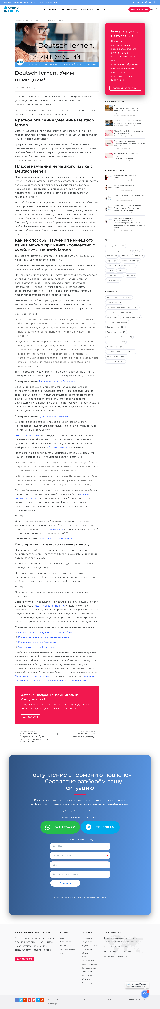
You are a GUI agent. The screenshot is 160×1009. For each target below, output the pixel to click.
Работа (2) (131, 275)
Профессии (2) (113, 265)
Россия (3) (138, 256)
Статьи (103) (112, 317)
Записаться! (30, 717)
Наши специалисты (27, 435)
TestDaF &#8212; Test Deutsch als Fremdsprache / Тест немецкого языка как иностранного (127, 208)
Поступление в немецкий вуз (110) (122, 307)
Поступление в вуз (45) (117, 322)
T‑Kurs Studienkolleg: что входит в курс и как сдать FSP (128, 132)
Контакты (52, 1000)
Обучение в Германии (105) (119, 312)
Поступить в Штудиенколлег (56, 538)
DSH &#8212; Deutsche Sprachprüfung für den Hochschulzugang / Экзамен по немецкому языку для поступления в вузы (129, 223)
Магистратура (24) (115, 347)
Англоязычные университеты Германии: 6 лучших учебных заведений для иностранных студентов (127, 109)
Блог (61, 953)
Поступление (69, 9)
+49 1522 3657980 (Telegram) (119, 952)
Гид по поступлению (68, 949)
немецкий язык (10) (116, 246)
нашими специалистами (49, 605)
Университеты (88, 938)
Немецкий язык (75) (131, 317)
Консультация (139, 9)
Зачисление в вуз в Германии (36, 647)
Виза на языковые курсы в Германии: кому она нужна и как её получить (129, 143)
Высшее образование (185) (119, 297)
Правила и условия (91, 1000)
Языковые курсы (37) (116, 332)
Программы (50, 9)
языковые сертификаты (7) (119, 251)
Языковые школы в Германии (57, 381)
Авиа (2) (121, 270)
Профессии (87, 972)
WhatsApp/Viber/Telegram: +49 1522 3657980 (19, 2)
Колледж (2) (129, 265)
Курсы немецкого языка (54, 416)
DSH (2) (110, 270)
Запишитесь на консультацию (33, 676)
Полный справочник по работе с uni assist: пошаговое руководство (129, 122)
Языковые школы (89, 964)
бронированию (58, 447)
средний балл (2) (114, 275)
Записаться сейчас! (125, 88)
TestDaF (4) (112, 256)
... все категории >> (115, 361)
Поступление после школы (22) (121, 351)
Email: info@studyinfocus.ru (47, 2)
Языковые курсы (49, 88)
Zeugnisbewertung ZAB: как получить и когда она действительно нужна (126, 156)
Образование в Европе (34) (119, 337)
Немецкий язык (35, 88)
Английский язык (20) (117, 356)
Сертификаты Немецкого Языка (125, 176)
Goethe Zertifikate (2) (130, 261)
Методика (87, 9)
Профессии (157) (114, 302)
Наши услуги (65, 942)
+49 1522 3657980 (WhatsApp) (120, 947)
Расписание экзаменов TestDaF (124, 186)
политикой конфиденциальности (94, 897)
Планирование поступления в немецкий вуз (45, 632)
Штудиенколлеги (89, 946)
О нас (61, 938)
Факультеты (87, 942)
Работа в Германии (90, 983)
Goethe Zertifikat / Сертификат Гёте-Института (129, 196)
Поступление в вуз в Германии (37, 642)
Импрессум (52, 1004)
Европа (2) (111, 261)
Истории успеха (66, 946)
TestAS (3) (125, 256)
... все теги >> (113, 280)
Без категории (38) (115, 327)
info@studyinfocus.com (117, 956)
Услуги (101, 9)
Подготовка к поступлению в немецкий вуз (44, 637)
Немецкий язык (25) (116, 342)
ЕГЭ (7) (138, 251)
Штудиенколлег (53, 529)
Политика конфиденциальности (70, 1000)
